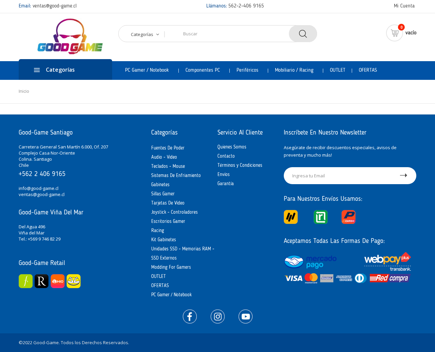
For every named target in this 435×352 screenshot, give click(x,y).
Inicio (24, 91)
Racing (157, 230)
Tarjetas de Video (168, 203)
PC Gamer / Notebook (171, 295)
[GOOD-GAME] (68, 36)
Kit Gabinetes (163, 239)
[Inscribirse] (404, 175)
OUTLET (158, 276)
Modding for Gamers (171, 267)
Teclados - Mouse (168, 166)
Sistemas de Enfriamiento (176, 175)
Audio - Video (164, 157)
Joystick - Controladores (174, 212)
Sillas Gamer (163, 194)
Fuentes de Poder (168, 148)
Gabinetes (160, 184)
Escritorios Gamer (168, 221)
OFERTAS (160, 285)
